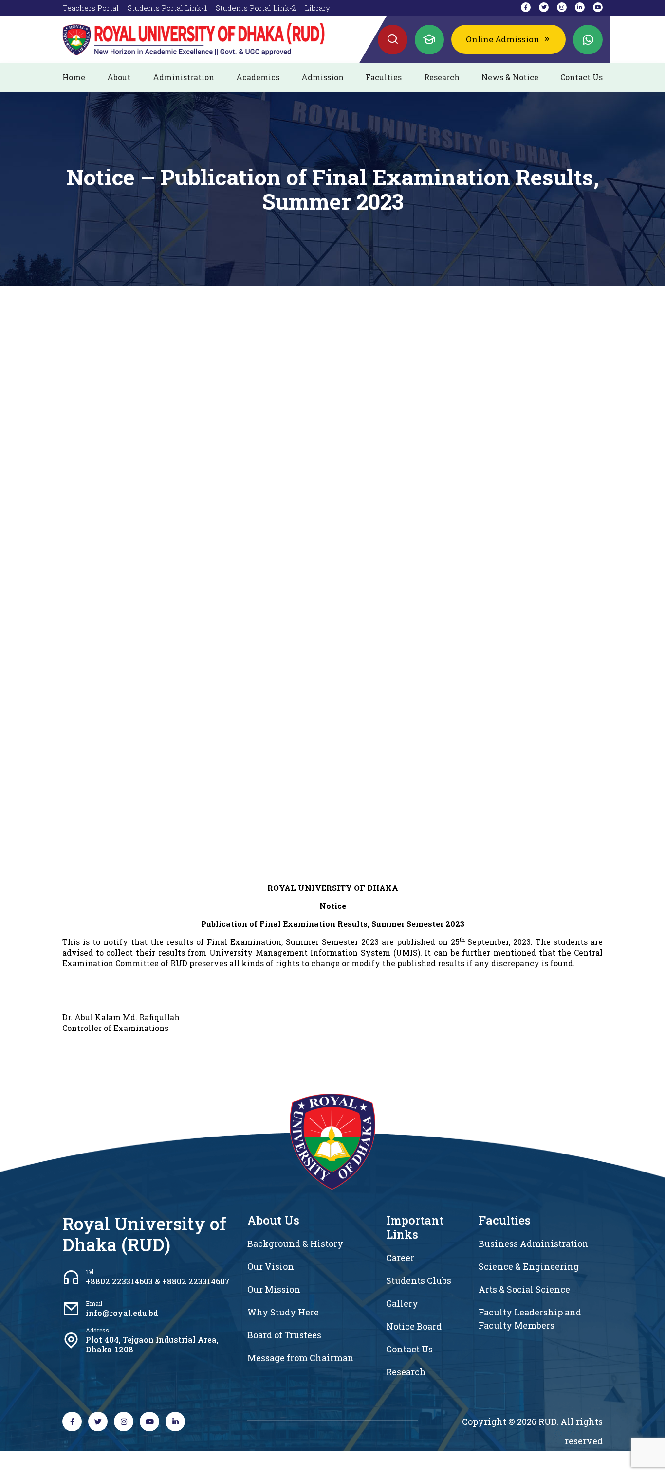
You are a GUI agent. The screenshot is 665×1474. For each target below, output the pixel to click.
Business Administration (534, 1243)
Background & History (295, 1243)
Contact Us (581, 77)
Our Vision (270, 1266)
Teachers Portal (90, 8)
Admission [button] (322, 77)
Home (73, 77)
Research (442, 77)
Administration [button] (183, 77)
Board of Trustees (284, 1335)
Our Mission (273, 1289)
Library (317, 8)
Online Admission (502, 39)
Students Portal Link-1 (167, 8)
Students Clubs (418, 1280)
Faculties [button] (384, 77)
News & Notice (509, 77)
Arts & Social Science (524, 1289)
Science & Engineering (529, 1266)
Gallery (402, 1303)
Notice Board (414, 1326)
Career (400, 1257)
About (118, 77)
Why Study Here (283, 1312)
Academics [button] (257, 77)
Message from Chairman (300, 1358)
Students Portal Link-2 (256, 8)
